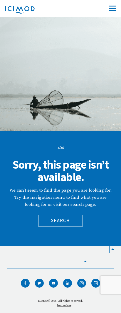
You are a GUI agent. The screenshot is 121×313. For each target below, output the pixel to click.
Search (60, 220)
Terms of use (64, 305)
